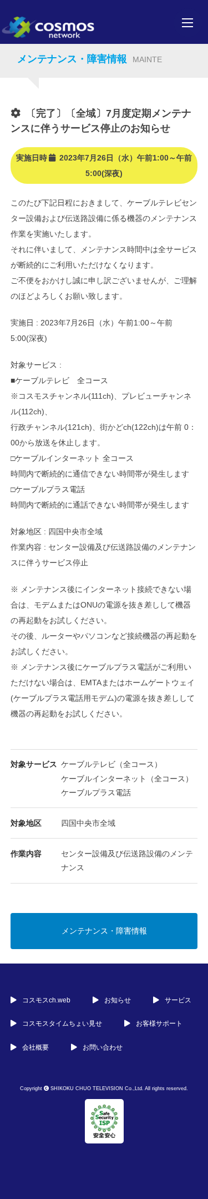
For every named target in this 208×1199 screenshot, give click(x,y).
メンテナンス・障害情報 (104, 930)
